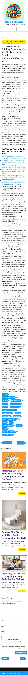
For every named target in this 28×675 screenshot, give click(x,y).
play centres (17, 416)
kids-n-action (19, 41)
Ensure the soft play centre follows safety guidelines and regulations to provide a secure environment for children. (14, 182)
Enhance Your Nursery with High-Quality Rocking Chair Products (14, 535)
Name (3, 620)
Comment (4, 605)
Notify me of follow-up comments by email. (14, 646)
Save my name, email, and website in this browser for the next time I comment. (12, 641)
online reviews (6, 416)
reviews (5, 422)
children (5, 403)
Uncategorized (6, 38)
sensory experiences (8, 425)
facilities (5, 407)
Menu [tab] (14, 29)
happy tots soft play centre (10, 410)
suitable (5, 428)
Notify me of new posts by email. (11, 649)
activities (5, 394)
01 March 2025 (8, 41)
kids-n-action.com (14, 21)
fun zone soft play (15, 407)
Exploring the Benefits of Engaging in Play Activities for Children (13, 576)
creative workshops (15, 403)
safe (11, 422)
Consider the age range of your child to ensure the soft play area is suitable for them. (13, 162)
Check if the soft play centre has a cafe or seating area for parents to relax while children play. (14, 171)
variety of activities (8, 435)
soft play (19, 425)
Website (3, 631)
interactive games (7, 413)
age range (5, 400)
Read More (23, 494)
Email (3, 626)
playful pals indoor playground (11, 419)
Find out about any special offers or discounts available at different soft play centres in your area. (13, 177)
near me (17, 413)
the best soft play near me (10, 431)
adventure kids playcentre (10, 397)
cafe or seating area (16, 400)
